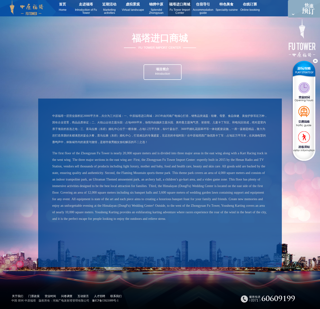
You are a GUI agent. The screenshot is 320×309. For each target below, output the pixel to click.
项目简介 (162, 71)
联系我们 (116, 296)
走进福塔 (86, 8)
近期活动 (109, 8)
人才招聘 (99, 296)
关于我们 (17, 296)
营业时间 (50, 296)
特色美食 (227, 6)
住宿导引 (203, 8)
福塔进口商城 (179, 8)
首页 (63, 6)
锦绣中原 (156, 8)
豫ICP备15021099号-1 (105, 300)
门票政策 (34, 296)
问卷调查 (66, 296)
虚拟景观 (133, 6)
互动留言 (83, 296)
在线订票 (250, 6)
